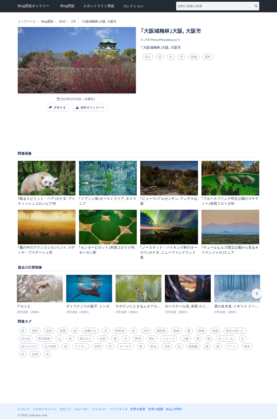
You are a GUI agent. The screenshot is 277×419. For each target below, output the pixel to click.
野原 (138, 338)
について (24, 409)
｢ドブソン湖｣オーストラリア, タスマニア (107, 201)
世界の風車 (137, 409)
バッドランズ (119, 409)
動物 (177, 331)
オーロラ (125, 346)
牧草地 (119, 331)
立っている (225, 338)
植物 (194, 57)
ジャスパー (99, 409)
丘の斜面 (50, 346)
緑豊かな (90, 331)
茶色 (153, 346)
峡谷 (247, 346)
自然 (49, 331)
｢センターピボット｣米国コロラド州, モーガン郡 (107, 250)
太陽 (186, 338)
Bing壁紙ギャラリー (33, 6)
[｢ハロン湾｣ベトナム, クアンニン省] (132, 60)
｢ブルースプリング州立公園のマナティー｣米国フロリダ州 (230, 201)
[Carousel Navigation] (138, 296)
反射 (103, 338)
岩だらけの (28, 346)
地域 (215, 331)
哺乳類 (161, 331)
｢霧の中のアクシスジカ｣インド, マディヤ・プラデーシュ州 (46, 250)
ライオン (81, 346)
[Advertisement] (138, 133)
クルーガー (81, 409)
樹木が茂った (235, 331)
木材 (167, 346)
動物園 (193, 346)
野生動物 (44, 338)
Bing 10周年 (174, 409)
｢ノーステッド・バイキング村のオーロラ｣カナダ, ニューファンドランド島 (168, 252)
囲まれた (86, 338)
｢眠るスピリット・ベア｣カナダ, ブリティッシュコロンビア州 (46, 201)
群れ (152, 338)
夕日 (146, 331)
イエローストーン (44, 409)
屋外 (208, 57)
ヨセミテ (65, 409)
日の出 (25, 338)
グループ (169, 338)
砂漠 (98, 346)
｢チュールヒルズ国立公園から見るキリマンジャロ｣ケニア (230, 250)
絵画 (35, 354)
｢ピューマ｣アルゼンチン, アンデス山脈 (168, 201)
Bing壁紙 (67, 6)
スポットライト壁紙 (98, 6)
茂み (148, 57)
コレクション (133, 6)
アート (231, 346)
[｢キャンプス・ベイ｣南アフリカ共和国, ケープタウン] (22, 60)
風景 (63, 331)
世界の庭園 (155, 409)
